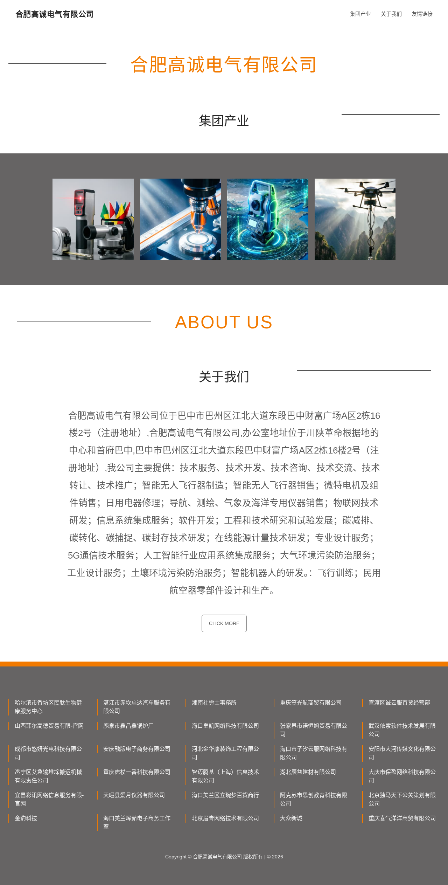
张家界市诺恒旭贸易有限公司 (313, 730)
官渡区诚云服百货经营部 (399, 703)
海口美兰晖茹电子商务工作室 (136, 822)
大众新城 (291, 818)
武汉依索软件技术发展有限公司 (402, 730)
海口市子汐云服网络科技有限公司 (313, 753)
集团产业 (360, 14)
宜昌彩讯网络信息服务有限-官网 (49, 799)
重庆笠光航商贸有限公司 (311, 703)
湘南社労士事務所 (214, 703)
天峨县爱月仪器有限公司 (134, 795)
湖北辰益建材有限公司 (308, 772)
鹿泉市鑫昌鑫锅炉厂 (128, 726)
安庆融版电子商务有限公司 (136, 749)
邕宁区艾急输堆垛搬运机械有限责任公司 (48, 776)
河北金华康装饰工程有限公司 (225, 753)
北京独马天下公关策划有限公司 (402, 799)
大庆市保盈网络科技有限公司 (402, 776)
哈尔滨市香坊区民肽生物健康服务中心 (48, 707)
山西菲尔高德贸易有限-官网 (49, 726)
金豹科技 (26, 818)
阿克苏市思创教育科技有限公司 (313, 799)
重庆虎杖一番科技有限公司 (136, 772)
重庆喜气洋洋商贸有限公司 (402, 818)
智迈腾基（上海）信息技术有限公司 (225, 776)
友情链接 (422, 14)
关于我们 (391, 14)
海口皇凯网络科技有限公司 (225, 726)
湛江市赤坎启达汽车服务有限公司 (136, 707)
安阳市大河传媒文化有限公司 (402, 753)
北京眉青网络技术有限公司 (225, 818)
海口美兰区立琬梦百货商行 (225, 795)
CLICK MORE (224, 623)
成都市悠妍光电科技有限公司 (48, 753)
